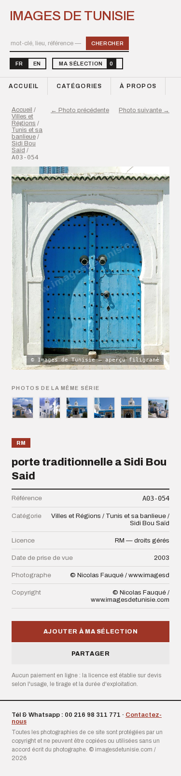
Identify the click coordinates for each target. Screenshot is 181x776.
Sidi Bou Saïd (24, 147)
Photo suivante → (144, 110)
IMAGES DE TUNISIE (72, 16)
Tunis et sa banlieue (27, 133)
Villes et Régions (24, 120)
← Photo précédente (80, 110)
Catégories (79, 86)
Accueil (24, 86)
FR (19, 63)
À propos (138, 86)
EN (37, 63)
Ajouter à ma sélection (90, 631)
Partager (90, 653)
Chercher (107, 43)
